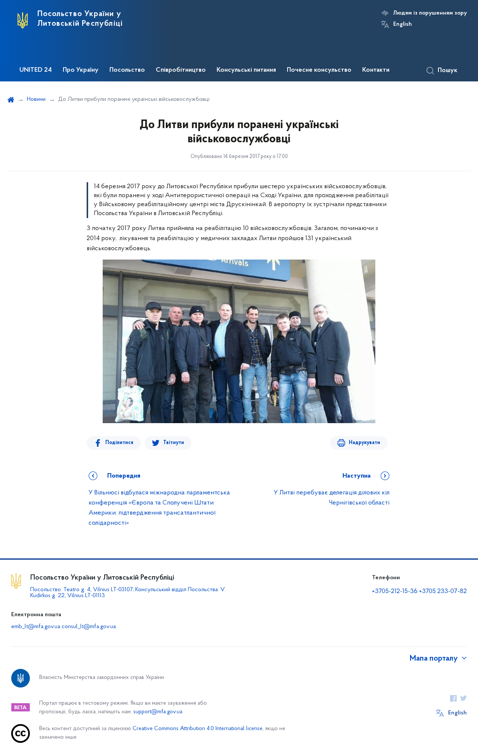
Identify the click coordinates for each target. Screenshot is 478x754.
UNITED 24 (35, 70)
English (402, 24)
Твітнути (173, 443)
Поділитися (119, 443)
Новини (36, 99)
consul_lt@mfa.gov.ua (89, 627)
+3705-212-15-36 (395, 591)
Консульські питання (246, 70)
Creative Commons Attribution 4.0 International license (198, 729)
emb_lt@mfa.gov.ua (35, 627)
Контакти (375, 70)
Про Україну (81, 70)
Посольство (127, 70)
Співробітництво (181, 70)
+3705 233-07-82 (443, 591)
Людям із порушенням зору (430, 13)
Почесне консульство (319, 70)
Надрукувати (364, 443)
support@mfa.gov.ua (157, 712)
